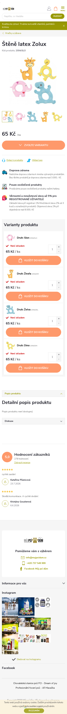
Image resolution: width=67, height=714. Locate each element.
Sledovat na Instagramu (29, 659)
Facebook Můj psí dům (36, 568)
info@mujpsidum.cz (36, 557)
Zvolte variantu (36, 145)
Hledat (57, 16)
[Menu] (62, 8)
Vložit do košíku (36, 260)
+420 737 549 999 (36, 563)
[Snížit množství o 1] (58, 251)
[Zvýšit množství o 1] (58, 247)
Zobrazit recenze (22, 462)
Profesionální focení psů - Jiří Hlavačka (35, 687)
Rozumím (34, 710)
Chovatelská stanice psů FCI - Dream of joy (35, 683)
